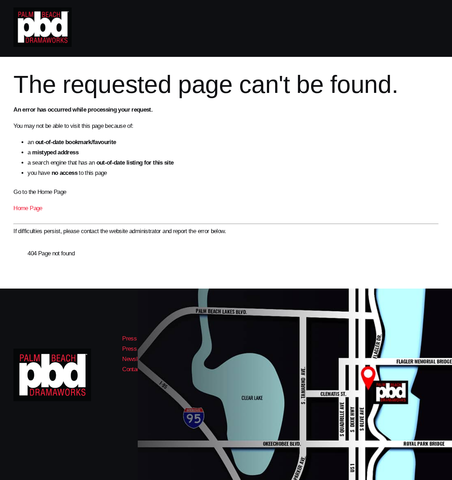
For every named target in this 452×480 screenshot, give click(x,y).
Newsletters (136, 359)
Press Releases (141, 338)
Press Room (137, 348)
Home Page (27, 208)
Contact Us (136, 369)
